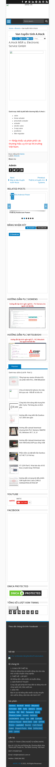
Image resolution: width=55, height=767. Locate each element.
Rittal (30, 728)
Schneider (13, 709)
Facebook (22, 2)
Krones (11, 725)
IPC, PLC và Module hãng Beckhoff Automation (25, 656)
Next (9, 206)
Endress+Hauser (15, 722)
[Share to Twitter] (14, 208)
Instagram (29, 2)
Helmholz (33, 715)
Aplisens (32, 709)
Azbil (35, 722)
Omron (38, 709)
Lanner (16, 732)
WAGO (27, 706)
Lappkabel (20, 725)
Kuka (22, 719)
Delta (25, 709)
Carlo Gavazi (37, 725)
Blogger (31, 228)
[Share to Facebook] (11, 208)
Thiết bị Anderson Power (19, 212)
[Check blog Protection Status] (25, 596)
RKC (22, 712)
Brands (16, 156)
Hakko (11, 728)
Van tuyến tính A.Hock (30, 34)
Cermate (38, 719)
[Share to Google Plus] (17, 208)
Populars (14, 366)
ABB (32, 719)
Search (46, 21)
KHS (10, 732)
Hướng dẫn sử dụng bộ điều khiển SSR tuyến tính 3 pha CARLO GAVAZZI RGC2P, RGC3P (31, 480)
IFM (18, 712)
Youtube (40, 2)
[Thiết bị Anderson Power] (27, 202)
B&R (19, 709)
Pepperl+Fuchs (20, 728)
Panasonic (30, 712)
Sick (27, 719)
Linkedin (33, 2)
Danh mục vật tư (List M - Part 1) (20, 372)
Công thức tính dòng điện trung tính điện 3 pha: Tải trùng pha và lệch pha (32, 405)
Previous (46, 206)
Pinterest (36, 2)
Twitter (26, 2)
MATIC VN (17, 763)
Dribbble (43, 2)
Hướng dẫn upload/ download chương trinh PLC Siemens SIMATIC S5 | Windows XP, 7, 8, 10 (32, 430)
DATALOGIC (37, 728)
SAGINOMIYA (14, 719)
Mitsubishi (35, 706)
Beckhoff (20, 706)
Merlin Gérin (27, 722)
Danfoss (12, 712)
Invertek (25, 715)
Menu (8, 21)
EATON (41, 722)
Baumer (28, 725)
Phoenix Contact (15, 715)
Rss (46, 2)
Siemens (12, 706)
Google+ (18, 170)
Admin (22, 154)
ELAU (37, 712)
